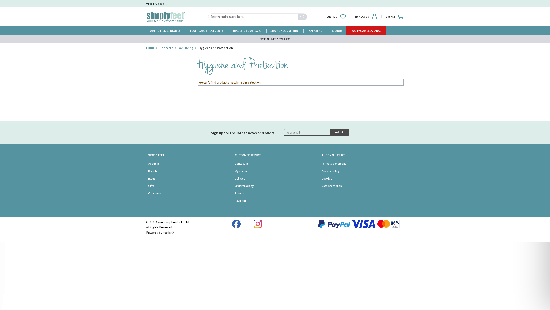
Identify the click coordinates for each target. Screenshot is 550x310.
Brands (152, 171)
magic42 (168, 233)
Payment (240, 201)
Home (150, 48)
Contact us (242, 164)
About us (154, 164)
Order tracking (244, 186)
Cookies (327, 178)
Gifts (151, 186)
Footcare (166, 48)
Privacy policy (330, 171)
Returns (240, 193)
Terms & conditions (334, 164)
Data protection (332, 186)
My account (242, 171)
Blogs (152, 178)
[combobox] (257, 16)
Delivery (240, 178)
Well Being (186, 48)
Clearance (154, 193)
